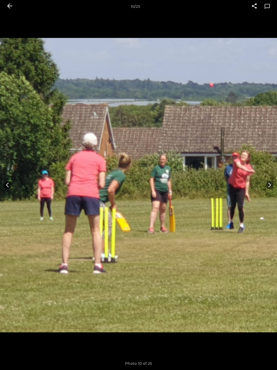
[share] (254, 6)
